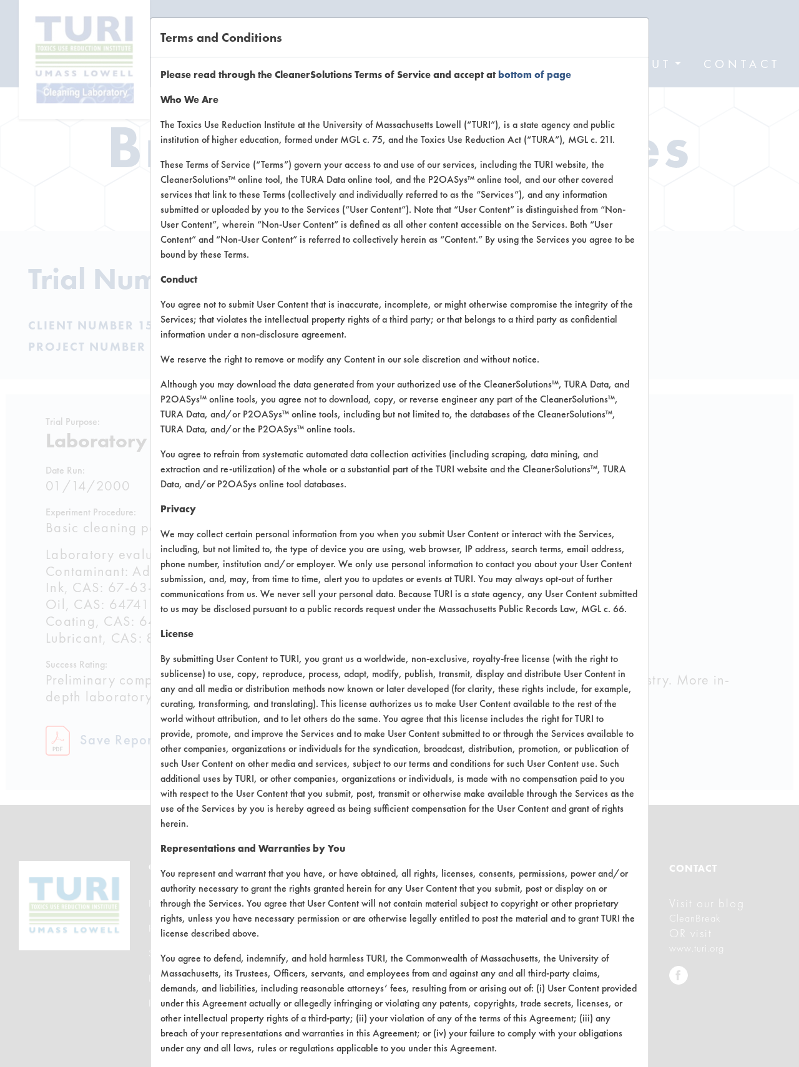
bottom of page (534, 74)
